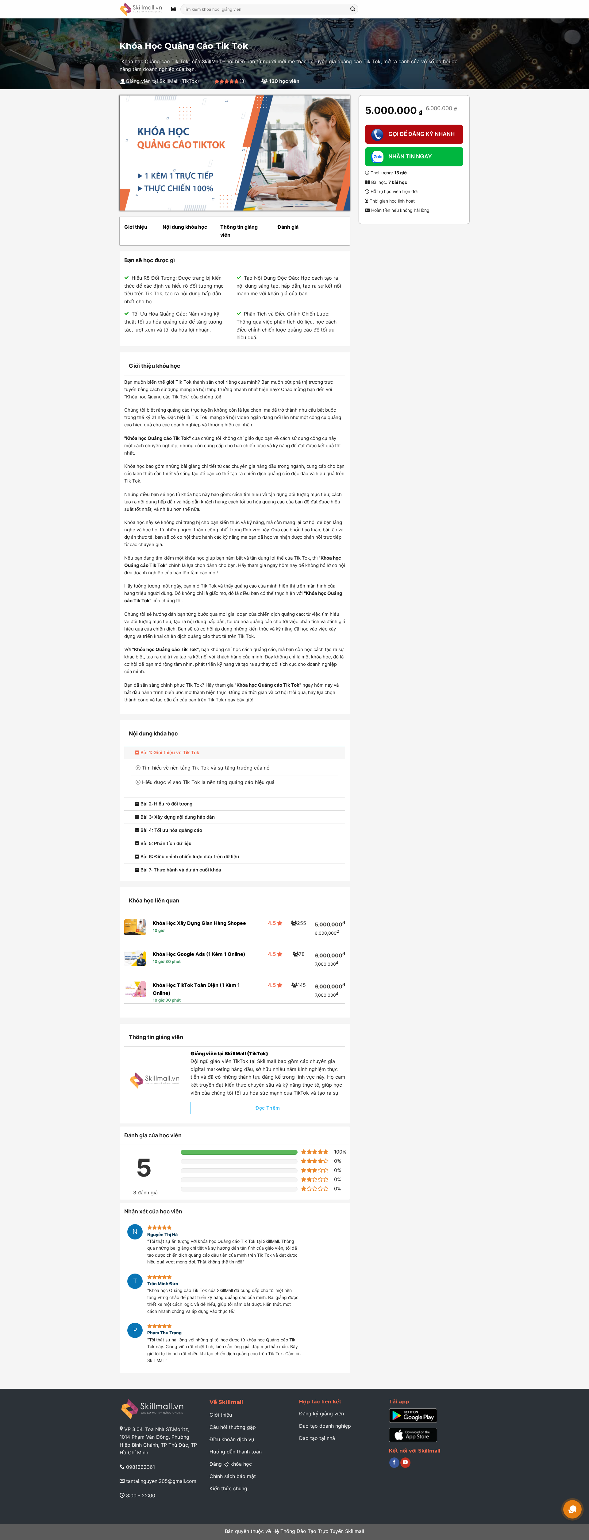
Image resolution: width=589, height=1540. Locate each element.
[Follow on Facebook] (394, 1462)
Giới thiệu (135, 227)
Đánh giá (288, 227)
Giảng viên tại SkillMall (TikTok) (229, 1053)
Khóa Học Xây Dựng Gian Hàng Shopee (199, 923)
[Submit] (353, 9)
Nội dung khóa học (185, 227)
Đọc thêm (268, 1108)
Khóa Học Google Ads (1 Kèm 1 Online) (199, 954)
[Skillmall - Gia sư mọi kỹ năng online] (141, 9)
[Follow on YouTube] (405, 1462)
